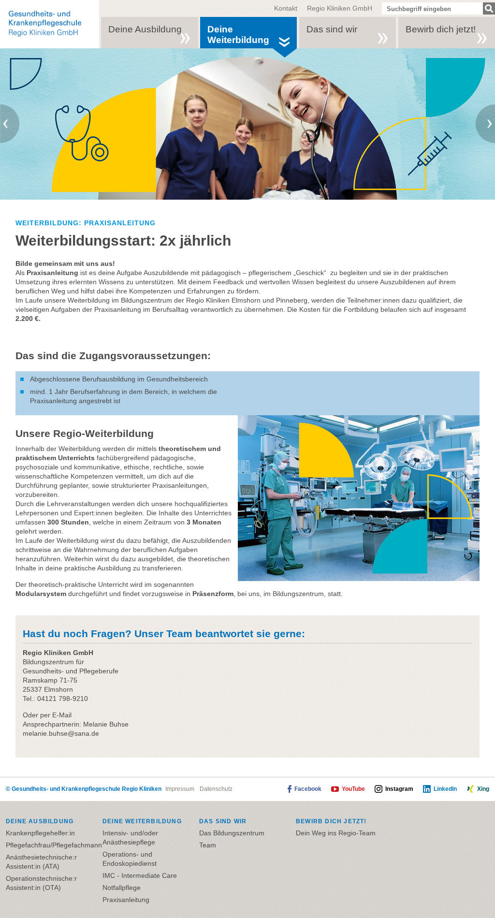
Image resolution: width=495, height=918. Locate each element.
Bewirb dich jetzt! (441, 29)
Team (207, 845)
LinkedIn (445, 789)
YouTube (353, 789)
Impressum (179, 789)
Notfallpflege (121, 887)
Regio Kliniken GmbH (339, 8)
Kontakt (285, 8)
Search (489, 8)
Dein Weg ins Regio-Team (336, 833)
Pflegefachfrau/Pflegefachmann (54, 845)
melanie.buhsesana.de (61, 733)
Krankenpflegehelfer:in (40, 833)
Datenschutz (216, 789)
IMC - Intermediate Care (139, 875)
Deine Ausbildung (145, 29)
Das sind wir (331, 29)
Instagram (399, 789)
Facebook (307, 789)
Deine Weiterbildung (238, 34)
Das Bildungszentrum (231, 833)
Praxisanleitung (125, 899)
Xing (483, 789)
